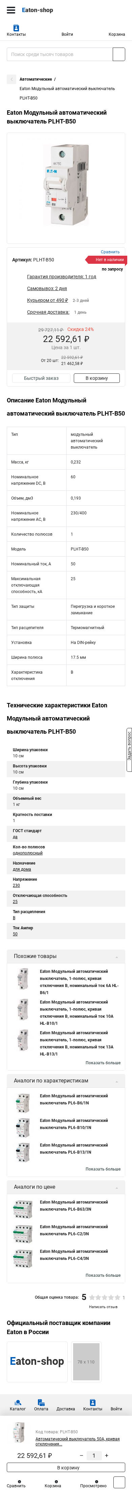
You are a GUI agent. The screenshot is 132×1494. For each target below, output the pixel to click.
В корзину (97, 378)
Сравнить (16, 1486)
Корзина (117, 34)
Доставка (66, 1409)
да (15, 837)
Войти (67, 34)
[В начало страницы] (119, 1482)
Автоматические (36, 79)
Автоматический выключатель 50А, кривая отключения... (78, 1441)
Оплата (41, 1409)
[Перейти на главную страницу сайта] (51, 10)
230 (16, 885)
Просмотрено (93, 1486)
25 (15, 901)
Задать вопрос (129, 746)
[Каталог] (11, 10)
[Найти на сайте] (119, 54)
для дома (22, 869)
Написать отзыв (103, 1307)
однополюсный (28, 853)
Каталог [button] (18, 1409)
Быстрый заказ (41, 378)
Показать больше (103, 1063)
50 (15, 934)
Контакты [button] (16, 34)
